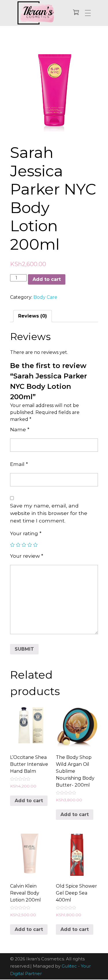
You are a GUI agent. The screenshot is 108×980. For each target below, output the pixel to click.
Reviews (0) (32, 316)
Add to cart (47, 279)
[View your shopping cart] (76, 13)
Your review (26, 556)
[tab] (32, 316)
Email (19, 464)
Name (19, 429)
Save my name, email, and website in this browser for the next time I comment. (48, 513)
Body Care (45, 297)
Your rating (25, 533)
